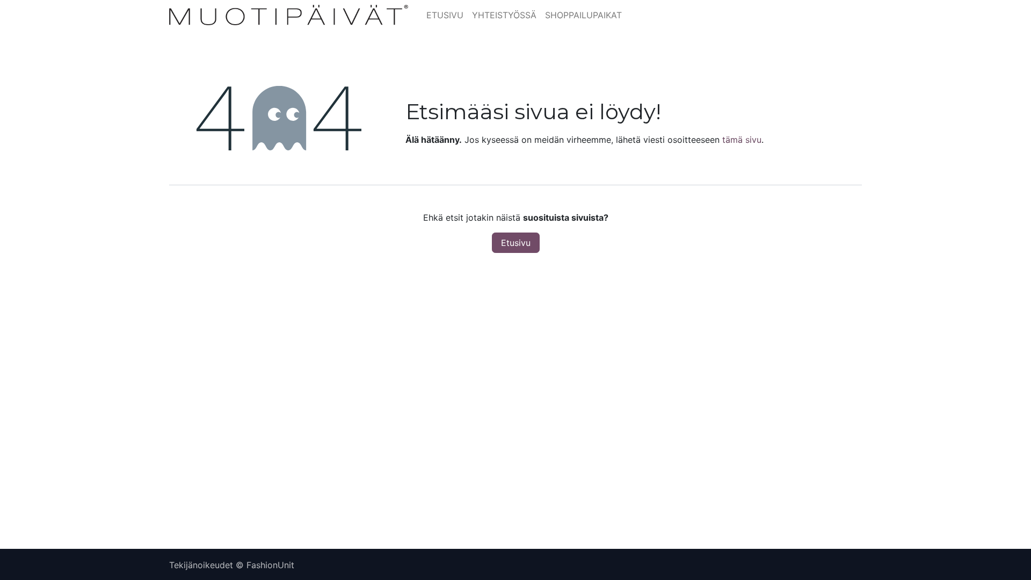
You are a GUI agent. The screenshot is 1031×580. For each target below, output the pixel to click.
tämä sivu (741, 139)
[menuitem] (445, 15)
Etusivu (516, 242)
